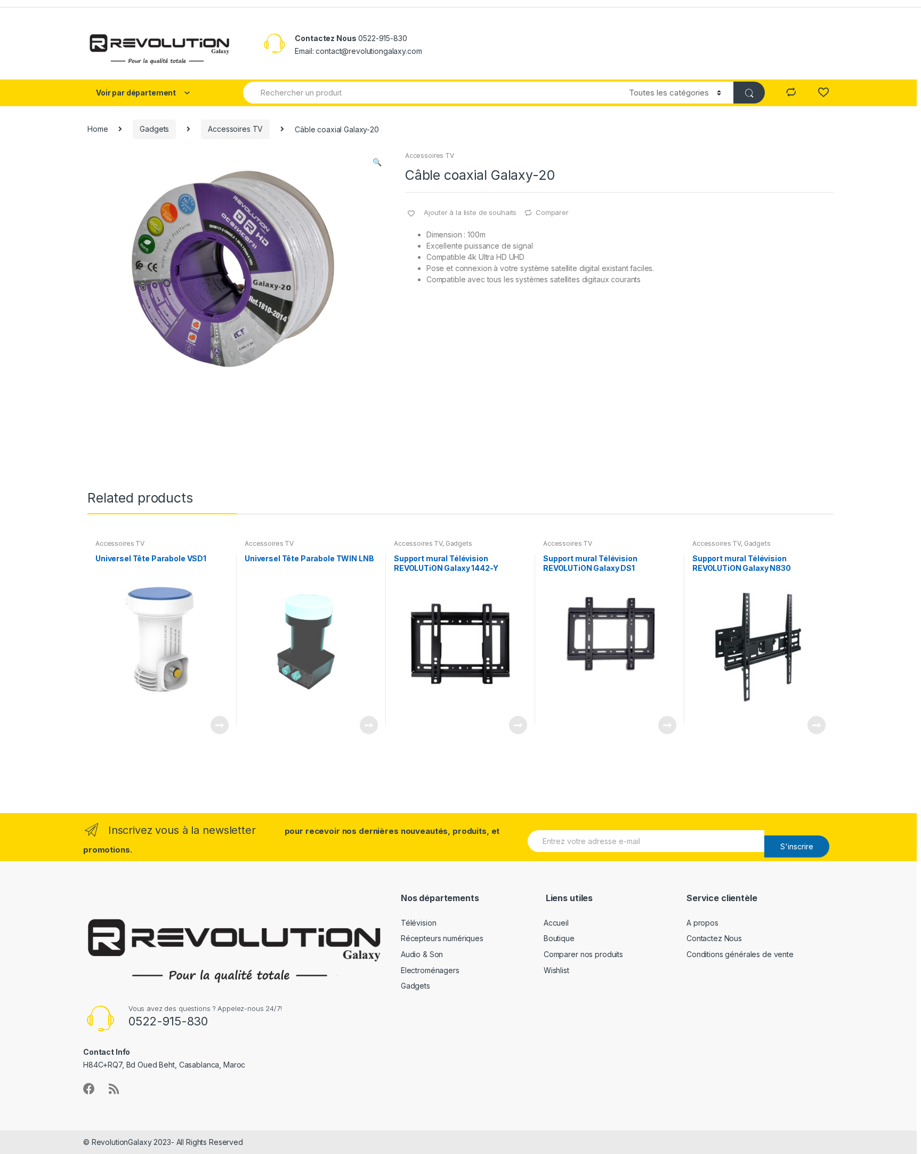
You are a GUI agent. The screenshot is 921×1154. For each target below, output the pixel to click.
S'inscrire (796, 846)
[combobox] (430, 93)
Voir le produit (219, 725)
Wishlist (556, 970)
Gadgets (154, 128)
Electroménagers (430, 970)
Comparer (552, 212)
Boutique (559, 938)
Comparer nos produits (583, 954)
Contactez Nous (714, 938)
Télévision (419, 922)
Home (97, 128)
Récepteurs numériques (442, 938)
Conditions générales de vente (740, 954)
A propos (702, 922)
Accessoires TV (235, 128)
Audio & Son (422, 954)
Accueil (556, 922)
